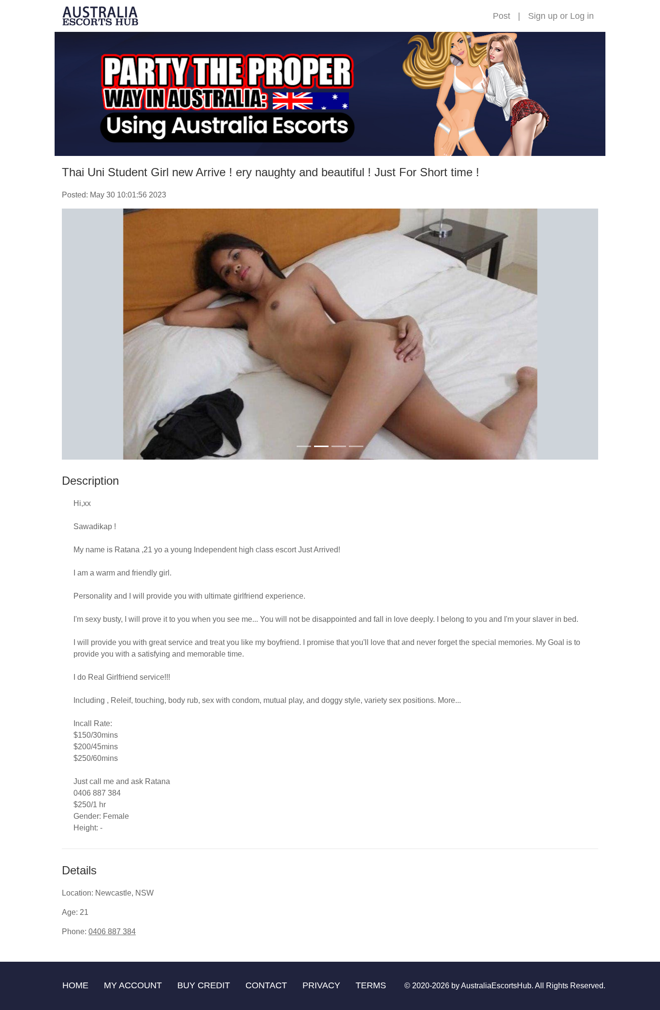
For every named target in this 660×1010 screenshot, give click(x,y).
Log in (582, 16)
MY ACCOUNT (133, 985)
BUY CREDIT (203, 985)
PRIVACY (321, 985)
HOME (75, 985)
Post (501, 16)
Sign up (543, 16)
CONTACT (266, 985)
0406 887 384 (112, 931)
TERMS (371, 985)
